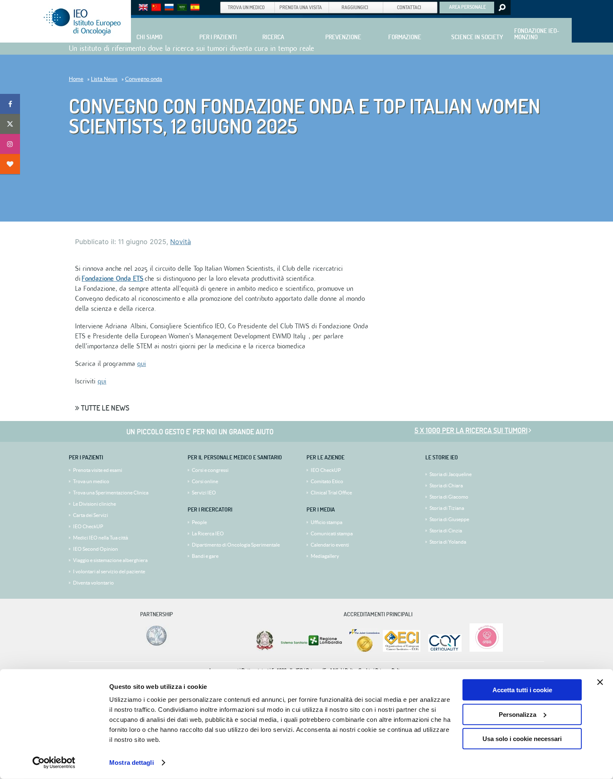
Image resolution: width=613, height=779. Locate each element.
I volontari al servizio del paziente (109, 571)
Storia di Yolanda (448, 542)
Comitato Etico (327, 481)
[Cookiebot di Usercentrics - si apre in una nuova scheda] (54, 762)
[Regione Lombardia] (312, 650)
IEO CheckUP (88, 526)
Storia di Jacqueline (451, 474)
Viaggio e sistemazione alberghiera (110, 560)
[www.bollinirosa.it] (483, 650)
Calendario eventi (330, 544)
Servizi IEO (204, 492)
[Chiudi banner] (600, 682)
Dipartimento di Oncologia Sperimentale (236, 544)
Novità (180, 241)
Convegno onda (143, 79)
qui (141, 364)
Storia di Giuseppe (449, 519)
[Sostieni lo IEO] (10, 164)
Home (76, 79)
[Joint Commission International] (364, 650)
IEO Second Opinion (95, 549)
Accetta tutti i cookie (522, 689)
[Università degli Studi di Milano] (155, 645)
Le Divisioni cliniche (94, 504)
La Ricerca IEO (208, 533)
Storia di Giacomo (449, 496)
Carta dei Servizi (90, 515)
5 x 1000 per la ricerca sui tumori (471, 430)
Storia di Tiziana (447, 508)
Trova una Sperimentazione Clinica (110, 492)
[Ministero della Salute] (264, 650)
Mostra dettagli (131, 762)
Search (501, 7)
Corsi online (205, 481)
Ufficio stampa (326, 522)
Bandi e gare (205, 556)
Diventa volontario (93, 582)
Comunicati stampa (332, 533)
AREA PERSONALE (467, 7)
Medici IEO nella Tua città (100, 537)
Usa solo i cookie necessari (522, 738)
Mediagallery (325, 556)
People (199, 522)
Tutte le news (104, 408)
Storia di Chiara (446, 485)
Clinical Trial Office (331, 492)
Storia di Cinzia (446, 530)
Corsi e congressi (210, 470)
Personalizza (517, 714)
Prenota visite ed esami (97, 470)
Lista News (104, 79)
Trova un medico (91, 481)
